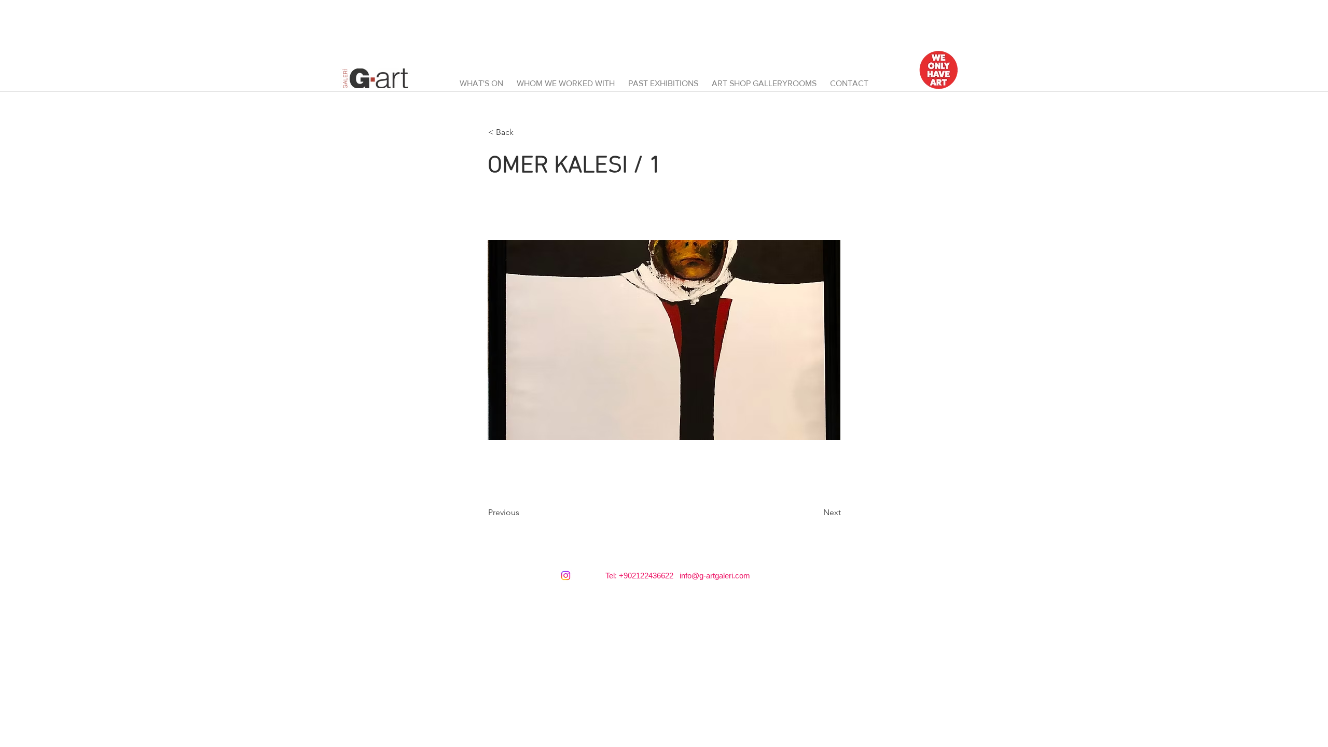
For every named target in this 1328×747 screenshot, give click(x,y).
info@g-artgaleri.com (715, 575)
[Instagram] (566, 576)
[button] (764, 79)
